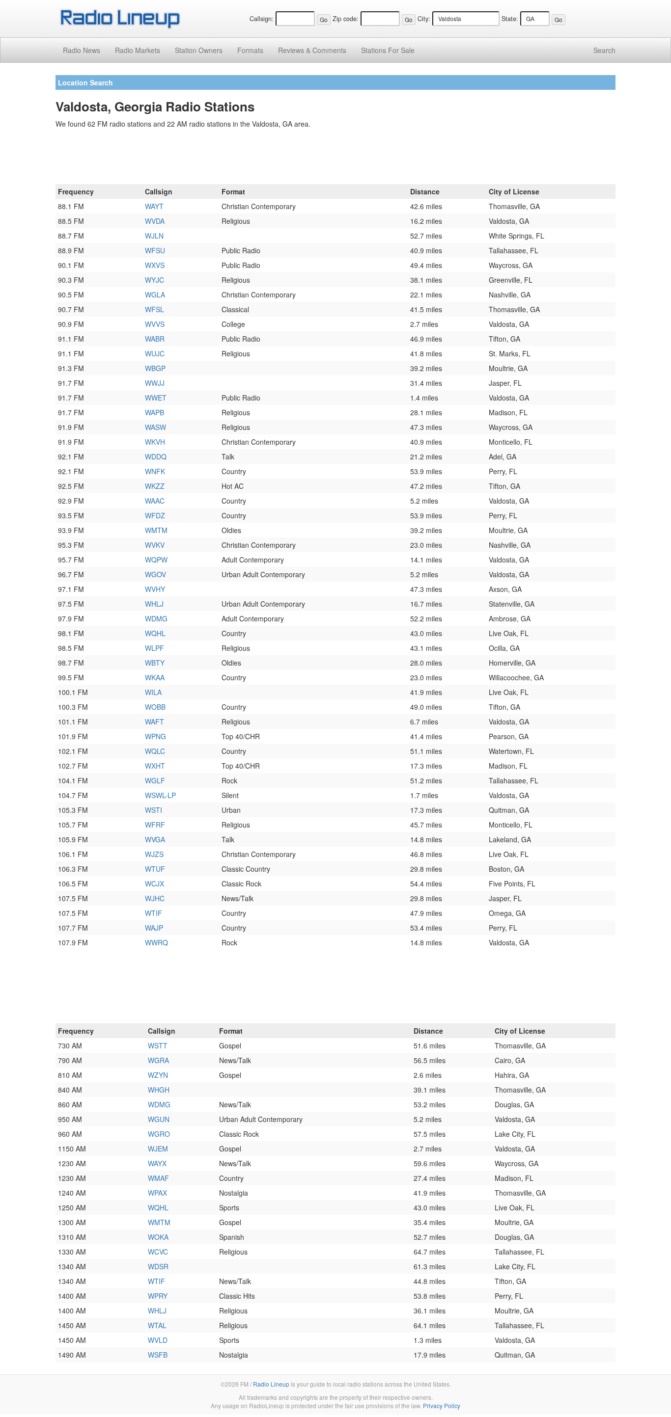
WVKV (155, 545)
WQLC (155, 751)
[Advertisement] (335, 158)
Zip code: (346, 18)
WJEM (158, 1148)
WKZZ (155, 486)
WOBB (155, 707)
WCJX (154, 883)
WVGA (155, 839)
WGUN (158, 1119)
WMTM (156, 530)
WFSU (155, 250)
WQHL (155, 633)
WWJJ (155, 383)
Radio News (81, 50)
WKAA (155, 677)
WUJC (155, 353)
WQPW (156, 559)
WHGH (158, 1090)
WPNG (155, 736)
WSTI (153, 810)
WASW (155, 427)
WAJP (154, 928)
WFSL (154, 309)
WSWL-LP (160, 795)
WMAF (158, 1178)
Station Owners (199, 50)
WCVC (158, 1252)
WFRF (155, 824)
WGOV (155, 574)
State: (510, 18)
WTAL (157, 1325)
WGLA (155, 294)
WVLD (158, 1340)
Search (604, 50)
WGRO (159, 1134)
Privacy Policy (441, 1405)
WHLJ (154, 604)
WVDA (155, 221)
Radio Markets (137, 50)
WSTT (158, 1045)
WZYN (158, 1075)
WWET (156, 397)
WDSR (158, 1266)
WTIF (153, 913)
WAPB (154, 412)
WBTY (155, 663)
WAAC (155, 501)
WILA (153, 692)
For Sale (388, 50)
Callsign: (262, 18)
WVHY (155, 589)
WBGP (155, 368)
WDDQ (156, 456)
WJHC (155, 898)
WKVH (155, 442)
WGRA (158, 1060)
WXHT (155, 766)
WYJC (154, 280)
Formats (250, 50)
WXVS (155, 265)
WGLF (155, 780)
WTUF (155, 869)
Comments (312, 50)
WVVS (155, 324)
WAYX (157, 1163)
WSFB (158, 1355)
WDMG (156, 618)
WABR (155, 339)
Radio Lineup (271, 1384)
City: (424, 18)
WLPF (154, 648)
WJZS (154, 854)
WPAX (157, 1193)
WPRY (158, 1296)
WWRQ (156, 942)
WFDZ (155, 515)
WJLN (154, 236)
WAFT (154, 721)
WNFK (155, 471)
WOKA (158, 1237)
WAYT (154, 206)
